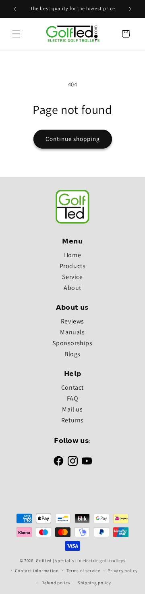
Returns (72, 420)
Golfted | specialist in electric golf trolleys (80, 560)
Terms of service (83, 570)
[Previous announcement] (15, 9)
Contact (72, 387)
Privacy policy (122, 570)
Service (72, 277)
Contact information (36, 570)
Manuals (72, 332)
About (72, 287)
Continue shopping (73, 139)
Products (73, 266)
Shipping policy (94, 583)
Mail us (72, 409)
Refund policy (55, 583)
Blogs (72, 354)
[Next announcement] (130, 9)
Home (72, 255)
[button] (16, 34)
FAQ (73, 398)
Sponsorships (72, 343)
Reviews (72, 321)
